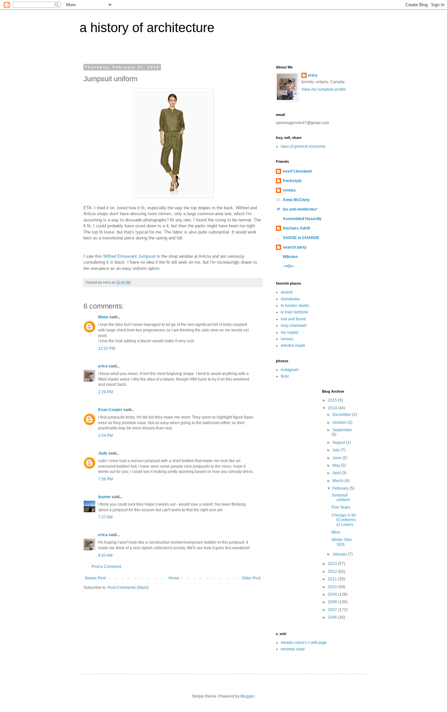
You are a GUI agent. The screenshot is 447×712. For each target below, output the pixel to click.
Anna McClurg (296, 199)
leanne (104, 497)
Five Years (340, 507)
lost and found (293, 319)
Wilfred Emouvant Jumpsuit (129, 256)
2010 (333, 587)
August (339, 442)
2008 (333, 602)
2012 (333, 571)
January (340, 554)
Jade (102, 453)
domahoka (290, 299)
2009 (333, 594)
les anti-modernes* (300, 209)
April (337, 473)
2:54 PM (105, 435)
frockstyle (292, 180)
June (337, 458)
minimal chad (293, 649)
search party (295, 247)
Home (174, 578)
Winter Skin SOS (341, 542)
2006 (333, 617)
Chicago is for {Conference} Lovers (343, 520)
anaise (287, 292)
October (340, 422)
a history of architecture (147, 27)
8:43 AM (105, 555)
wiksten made (293, 345)
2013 (333, 563)
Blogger (247, 696)
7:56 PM (105, 479)
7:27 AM (105, 517)
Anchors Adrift (296, 228)
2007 (333, 610)
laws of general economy (303, 146)
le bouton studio (295, 305)
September (342, 430)
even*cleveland (297, 171)
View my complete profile (323, 89)
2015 (333, 400)
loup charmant (293, 325)
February (340, 488)
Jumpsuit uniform (340, 497)
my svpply (289, 332)
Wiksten (290, 256)
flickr (285, 376)
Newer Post (95, 578)
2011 (333, 579)
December (342, 414)
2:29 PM (105, 392)
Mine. (336, 532)
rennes (289, 190)
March (338, 480)
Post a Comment (106, 566)
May (336, 465)
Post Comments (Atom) (128, 587)
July (336, 450)
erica (103, 366)
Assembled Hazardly (302, 218)
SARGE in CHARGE (301, 237)
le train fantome (294, 312)
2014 (333, 408)
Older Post (251, 578)
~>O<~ (289, 266)
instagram (289, 369)
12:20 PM (106, 348)
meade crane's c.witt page (304, 642)
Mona (103, 317)
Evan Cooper (110, 409)
